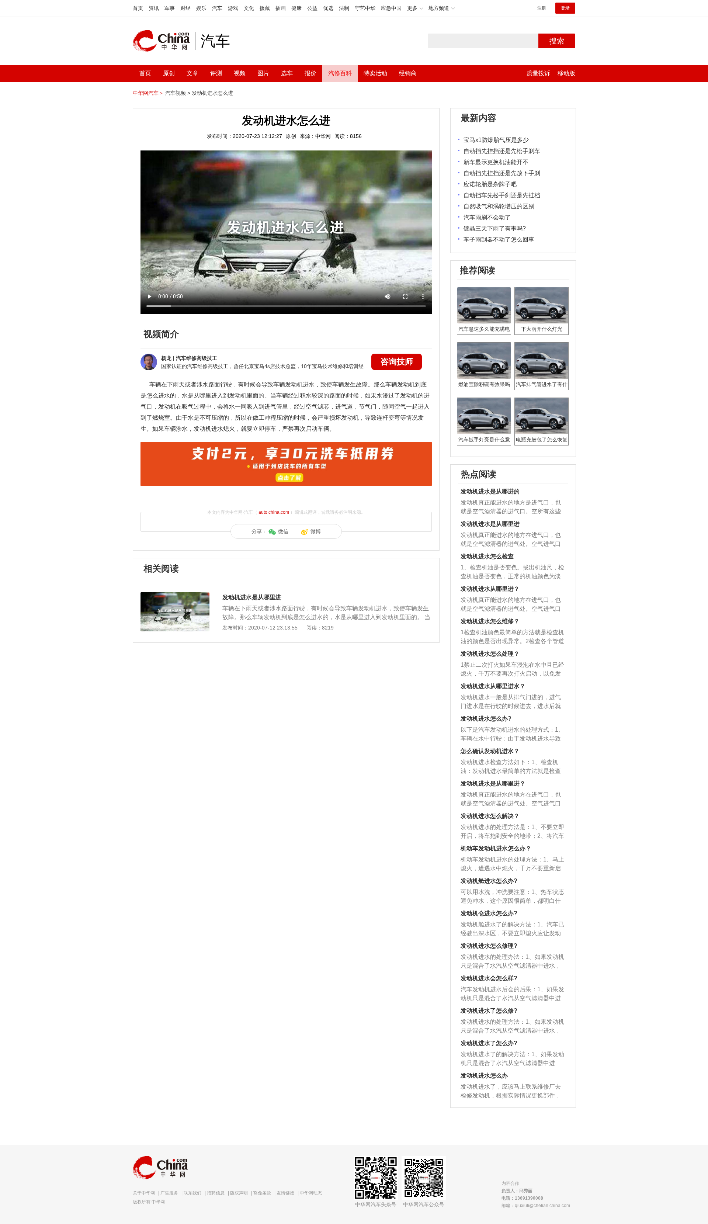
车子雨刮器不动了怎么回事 (499, 239)
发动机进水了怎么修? (489, 1011)
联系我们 (192, 1193)
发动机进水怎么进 (212, 93)
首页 (138, 8)
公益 (312, 8)
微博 (315, 531)
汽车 (217, 8)
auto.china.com (273, 512)
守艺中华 (365, 8)
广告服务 (169, 1193)
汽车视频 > (177, 93)
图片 (263, 73)
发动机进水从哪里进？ (490, 589)
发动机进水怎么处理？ (490, 654)
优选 (328, 8)
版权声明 (239, 1193)
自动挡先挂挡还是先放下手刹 (502, 173)
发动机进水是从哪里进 (251, 597)
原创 (169, 73)
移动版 (566, 73)
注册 (541, 8)
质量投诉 (538, 73)
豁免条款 (262, 1193)
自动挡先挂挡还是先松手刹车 (502, 151)
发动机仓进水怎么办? (489, 913)
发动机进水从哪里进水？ (493, 686)
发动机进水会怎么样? (489, 978)
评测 (216, 73)
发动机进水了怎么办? (489, 1043)
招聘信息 (216, 1193)
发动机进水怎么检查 (487, 556)
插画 (280, 8)
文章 (192, 73)
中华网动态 (311, 1193)
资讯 (154, 8)
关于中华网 (144, 1193)
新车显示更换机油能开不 (496, 162)
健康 (296, 8)
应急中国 (391, 8)
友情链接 (285, 1193)
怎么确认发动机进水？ (490, 751)
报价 (310, 73)
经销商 (408, 73)
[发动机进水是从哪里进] (174, 596)
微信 (283, 531)
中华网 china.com (164, 41)
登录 (565, 8)
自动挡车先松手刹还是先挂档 (502, 195)
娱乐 (201, 8)
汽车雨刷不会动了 (487, 217)
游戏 (233, 8)
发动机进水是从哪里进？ (493, 783)
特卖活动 (375, 73)
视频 (240, 73)
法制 (344, 8)
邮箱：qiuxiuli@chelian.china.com (536, 1205)
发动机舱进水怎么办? (489, 881)
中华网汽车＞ (148, 93)
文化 (249, 8)
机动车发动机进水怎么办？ (496, 848)
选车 (287, 73)
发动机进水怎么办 (484, 1075)
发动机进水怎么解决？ (490, 816)
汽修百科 (340, 73)
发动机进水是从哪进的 (490, 491)
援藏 (265, 8)
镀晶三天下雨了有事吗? (495, 228)
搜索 (556, 41)
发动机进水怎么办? (486, 718)
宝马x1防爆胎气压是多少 (496, 140)
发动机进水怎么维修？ (490, 621)
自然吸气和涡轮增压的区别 (499, 206)
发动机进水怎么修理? (489, 946)
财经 (185, 8)
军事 (169, 8)
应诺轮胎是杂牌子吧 (490, 184)
